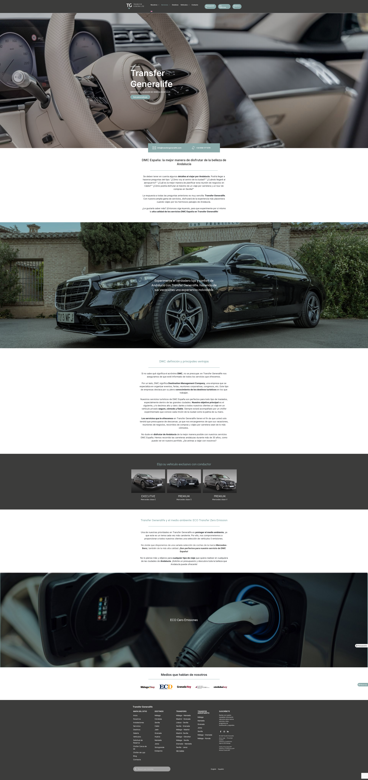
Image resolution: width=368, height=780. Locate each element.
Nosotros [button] (154, 5)
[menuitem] (151, 11)
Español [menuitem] (221, 769)
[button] (158, 5)
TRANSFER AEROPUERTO (203, 712)
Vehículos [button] (184, 5)
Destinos (175, 5)
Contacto (195, 5)
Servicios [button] (164, 5)
